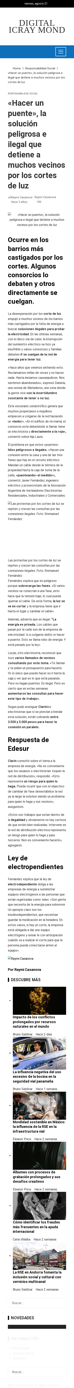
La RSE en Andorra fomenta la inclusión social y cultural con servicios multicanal (37, 1277)
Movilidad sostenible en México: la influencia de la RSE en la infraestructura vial (39, 1126)
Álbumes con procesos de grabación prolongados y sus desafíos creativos (36, 1176)
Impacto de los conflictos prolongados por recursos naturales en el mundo (34, 1021)
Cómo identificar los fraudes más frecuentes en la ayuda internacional (36, 1227)
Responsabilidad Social (23, 93)
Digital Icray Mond (37, 26)
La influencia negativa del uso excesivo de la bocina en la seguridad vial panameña (37, 1076)
